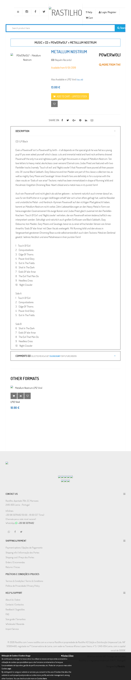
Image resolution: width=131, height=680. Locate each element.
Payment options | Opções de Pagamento (24, 547)
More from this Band (114, 64)
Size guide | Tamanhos (16, 619)
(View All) (79, 79)
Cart (90, 17)
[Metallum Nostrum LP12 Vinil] (27, 388)
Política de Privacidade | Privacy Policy (23, 585)
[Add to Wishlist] (27, 396)
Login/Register (108, 12)
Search (122, 27)
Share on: (54, 120)
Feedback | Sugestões (15, 609)
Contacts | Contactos (15, 604)
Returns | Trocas (13, 567)
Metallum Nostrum (83, 42)
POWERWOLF (59, 42)
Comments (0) (46, 355)
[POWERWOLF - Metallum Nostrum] (27, 57)
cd (46, 42)
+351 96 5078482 (26, 523)
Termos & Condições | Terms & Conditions (24, 581)
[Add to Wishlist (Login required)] (54, 104)
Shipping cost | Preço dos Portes (20, 557)
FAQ (7, 614)
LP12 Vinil (15, 402)
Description (22, 131)
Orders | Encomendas (15, 562)
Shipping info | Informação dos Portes (22, 552)
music (38, 42)
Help (89, 12)
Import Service (12, 628)
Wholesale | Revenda (15, 624)
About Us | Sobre (13, 599)
